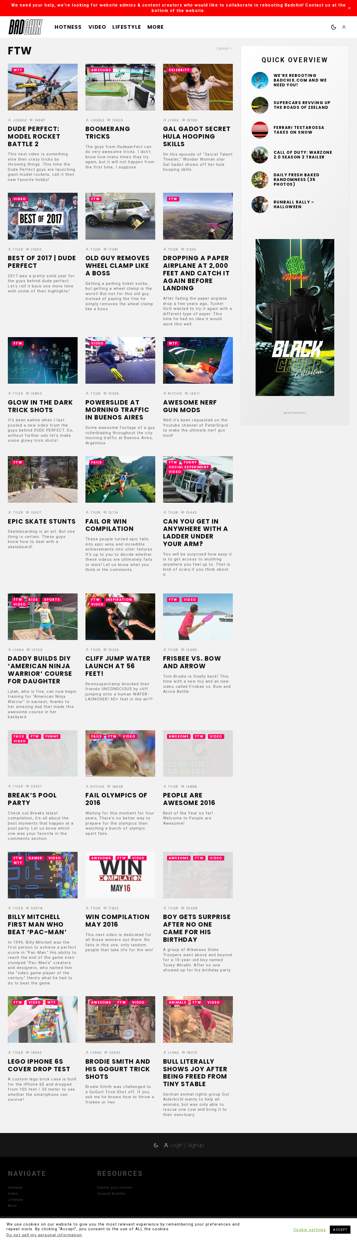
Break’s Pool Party (32, 799)
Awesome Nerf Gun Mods (190, 406)
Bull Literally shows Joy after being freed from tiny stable (195, 1073)
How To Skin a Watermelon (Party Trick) (189, 1200)
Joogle (19, 120)
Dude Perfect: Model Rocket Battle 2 (34, 136)
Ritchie (174, 393)
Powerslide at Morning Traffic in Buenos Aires (117, 410)
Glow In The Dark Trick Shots (40, 406)
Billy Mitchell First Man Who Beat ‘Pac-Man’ (37, 924)
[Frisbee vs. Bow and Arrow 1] (198, 616)
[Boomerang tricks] (120, 87)
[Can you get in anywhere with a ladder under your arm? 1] (198, 479)
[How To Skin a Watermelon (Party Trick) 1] (198, 1151)
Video (97, 27)
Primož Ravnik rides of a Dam (112, 1197)
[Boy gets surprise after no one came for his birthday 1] (198, 875)
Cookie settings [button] (309, 1229)
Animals (177, 1002)
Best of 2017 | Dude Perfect (42, 262)
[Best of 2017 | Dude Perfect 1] (43, 216)
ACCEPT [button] (340, 1230)
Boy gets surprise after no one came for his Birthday (197, 928)
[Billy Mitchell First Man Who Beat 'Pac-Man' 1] (43, 875)
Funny (190, 462)
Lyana (173, 120)
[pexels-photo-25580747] (259, 130)
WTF (18, 70)
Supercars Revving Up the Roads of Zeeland (302, 105)
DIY (172, 1134)
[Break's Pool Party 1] (43, 753)
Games (35, 858)
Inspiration (119, 599)
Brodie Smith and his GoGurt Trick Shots (118, 1069)
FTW (95, 199)
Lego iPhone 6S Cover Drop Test (39, 1065)
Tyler (17, 249)
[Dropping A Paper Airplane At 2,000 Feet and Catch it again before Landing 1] (198, 216)
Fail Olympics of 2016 (116, 799)
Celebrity (179, 70)
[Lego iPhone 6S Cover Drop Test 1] (43, 1019)
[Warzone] (259, 154)
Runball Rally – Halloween (294, 204)
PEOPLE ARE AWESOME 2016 (189, 799)
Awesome (101, 70)
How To (205, 1134)
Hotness (68, 27)
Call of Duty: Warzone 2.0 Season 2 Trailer (303, 155)
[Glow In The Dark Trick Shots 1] (43, 360)
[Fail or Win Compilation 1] (120, 479)
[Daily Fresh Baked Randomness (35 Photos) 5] (259, 179)
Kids (33, 599)
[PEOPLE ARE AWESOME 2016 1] (198, 753)
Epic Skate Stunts (42, 521)
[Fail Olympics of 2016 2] (120, 753)
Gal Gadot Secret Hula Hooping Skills (197, 136)
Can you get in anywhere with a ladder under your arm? (195, 533)
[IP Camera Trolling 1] (43, 1151)
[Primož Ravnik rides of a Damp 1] (120, 1151)
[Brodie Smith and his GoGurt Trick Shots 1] (120, 1019)
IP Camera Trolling (27, 1197)
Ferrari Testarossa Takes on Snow (299, 130)
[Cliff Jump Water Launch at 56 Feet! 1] (120, 616)
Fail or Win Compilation (109, 525)
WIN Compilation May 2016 (117, 920)
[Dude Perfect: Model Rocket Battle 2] (43, 87)
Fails (96, 462)
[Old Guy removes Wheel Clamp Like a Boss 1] (120, 216)
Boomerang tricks (107, 132)
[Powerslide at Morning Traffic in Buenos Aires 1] (120, 360)
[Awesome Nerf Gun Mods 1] (198, 360)
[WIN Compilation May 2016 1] (120, 875)
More (155, 27)
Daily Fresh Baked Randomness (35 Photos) (297, 180)
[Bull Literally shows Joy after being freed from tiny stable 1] (198, 1019)
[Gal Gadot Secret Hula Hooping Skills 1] (198, 87)
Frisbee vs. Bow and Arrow (192, 662)
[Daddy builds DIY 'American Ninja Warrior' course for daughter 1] (43, 616)
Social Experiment (189, 467)
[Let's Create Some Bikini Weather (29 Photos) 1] (259, 80)
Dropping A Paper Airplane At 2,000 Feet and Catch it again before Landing (196, 273)
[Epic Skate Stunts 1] (43, 479)
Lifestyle (126, 27)
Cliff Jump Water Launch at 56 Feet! (118, 666)
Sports (52, 599)
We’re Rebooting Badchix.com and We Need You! (300, 80)
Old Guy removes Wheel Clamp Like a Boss (117, 265)
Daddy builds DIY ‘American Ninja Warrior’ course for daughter (40, 670)
